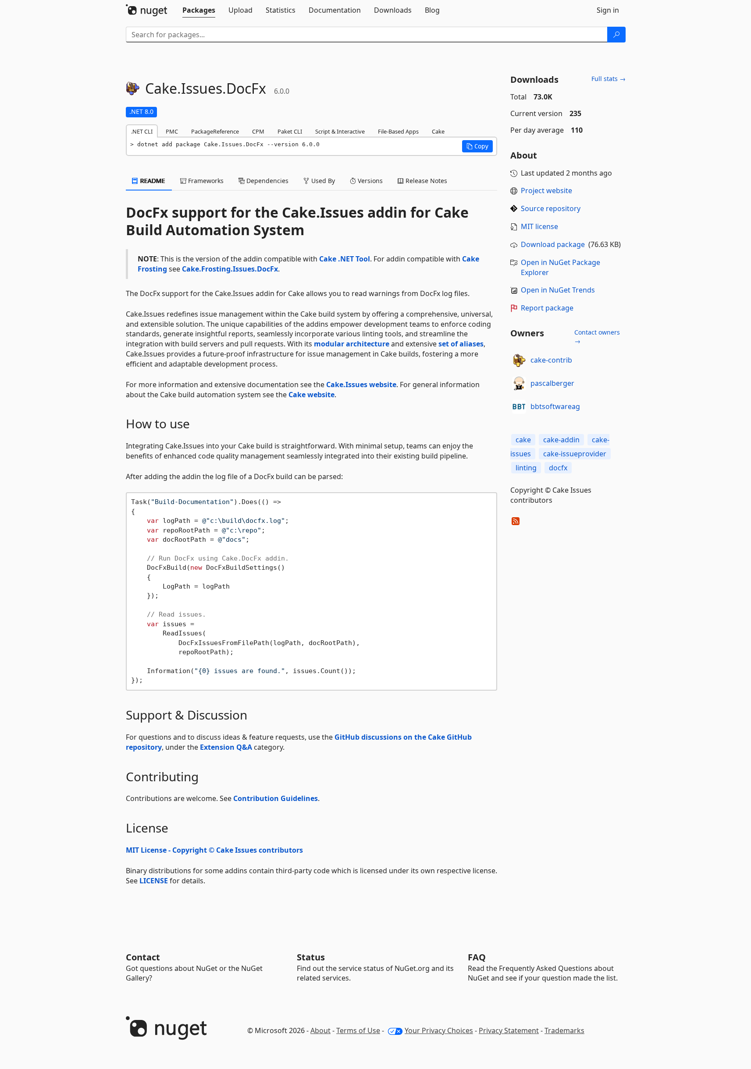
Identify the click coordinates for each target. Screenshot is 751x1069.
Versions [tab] (369, 180)
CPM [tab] (258, 131)
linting (526, 468)
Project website (546, 190)
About (320, 1030)
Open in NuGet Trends (558, 290)
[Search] (616, 34)
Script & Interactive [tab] (340, 131)
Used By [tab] (322, 180)
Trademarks (564, 1030)
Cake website (311, 394)
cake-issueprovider (574, 454)
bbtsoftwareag (555, 406)
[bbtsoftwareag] (519, 407)
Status (311, 957)
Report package (547, 308)
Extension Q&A (226, 747)
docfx (558, 468)
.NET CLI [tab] (142, 131)
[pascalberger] (519, 384)
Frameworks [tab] (205, 180)
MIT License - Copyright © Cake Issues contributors (214, 850)
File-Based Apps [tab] (398, 131)
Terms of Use (358, 1030)
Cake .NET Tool (344, 259)
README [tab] (152, 180)
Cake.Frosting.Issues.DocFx (230, 269)
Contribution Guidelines (275, 798)
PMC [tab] (172, 131)
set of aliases (461, 344)
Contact (143, 957)
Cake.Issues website (361, 384)
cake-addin (561, 440)
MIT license (539, 226)
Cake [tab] (438, 131)
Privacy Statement (509, 1030)
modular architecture (351, 344)
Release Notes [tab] (425, 180)
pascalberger (552, 383)
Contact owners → (597, 336)
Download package (553, 244)
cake (523, 440)
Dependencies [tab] (266, 180)
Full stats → (608, 78)
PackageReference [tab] (215, 131)
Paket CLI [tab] (290, 131)
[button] (477, 146)
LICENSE (153, 881)
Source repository (550, 208)
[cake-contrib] (519, 360)
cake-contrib (551, 360)
